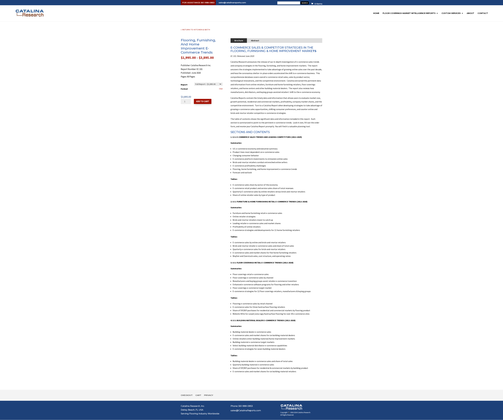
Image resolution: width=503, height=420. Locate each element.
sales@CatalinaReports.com (246, 410)
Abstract (255, 40)
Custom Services (451, 13)
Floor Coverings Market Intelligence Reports (409, 13)
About (470, 13)
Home (376, 13)
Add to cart (202, 101)
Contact (483, 13)
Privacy (208, 395)
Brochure (238, 40)
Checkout (187, 395)
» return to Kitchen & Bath (195, 30)
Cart (198, 395)
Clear (221, 89)
